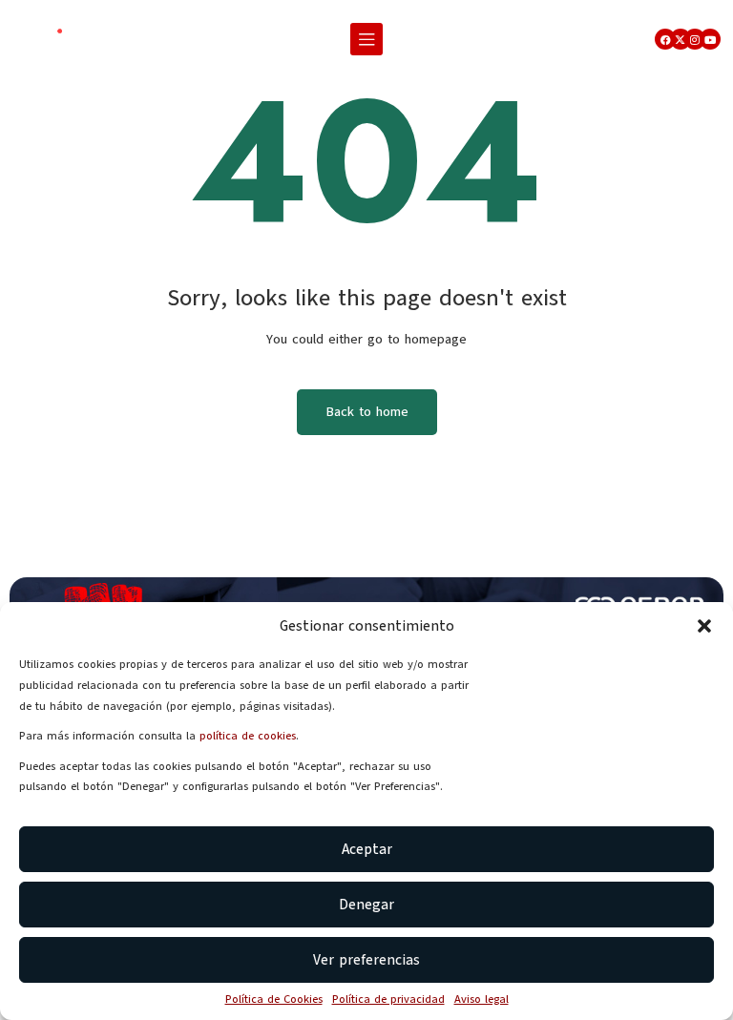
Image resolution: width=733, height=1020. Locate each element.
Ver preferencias (366, 959)
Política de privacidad (388, 999)
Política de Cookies (274, 999)
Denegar (366, 904)
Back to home (366, 412)
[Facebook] (665, 39)
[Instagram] (694, 39)
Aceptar (367, 849)
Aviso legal (481, 999)
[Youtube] (710, 39)
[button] (704, 625)
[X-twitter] (680, 39)
